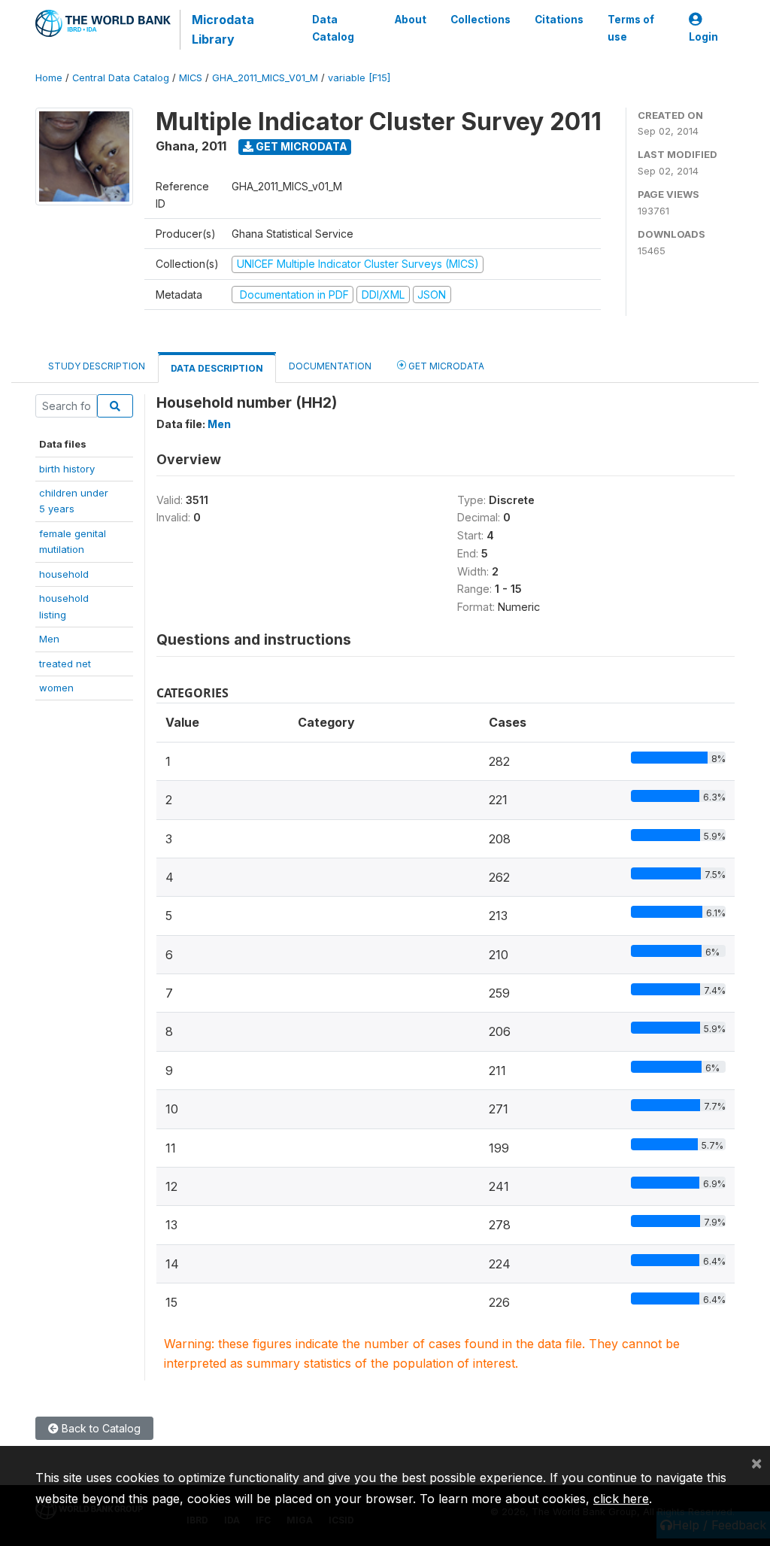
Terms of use (631, 28)
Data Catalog (333, 28)
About (410, 20)
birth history (67, 469)
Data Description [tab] (217, 368)
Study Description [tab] (96, 366)
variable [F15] (359, 78)
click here (621, 1498)
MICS (190, 78)
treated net (65, 664)
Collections (480, 20)
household (64, 574)
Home (48, 78)
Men (49, 639)
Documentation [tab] (330, 366)
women (56, 688)
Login (703, 37)
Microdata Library (223, 29)
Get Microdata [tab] (445, 366)
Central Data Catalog (120, 78)
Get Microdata (300, 146)
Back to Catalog (100, 1428)
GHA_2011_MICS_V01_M (265, 78)
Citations (559, 20)
